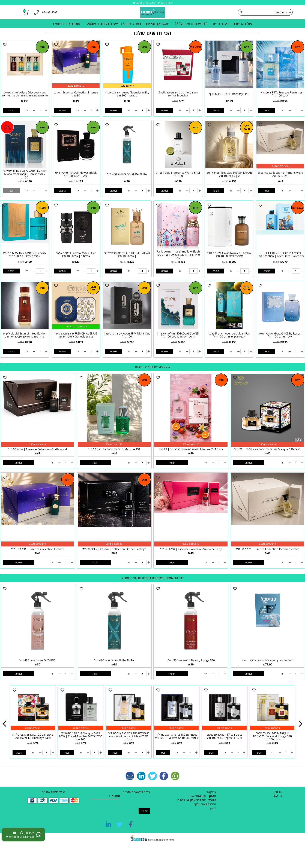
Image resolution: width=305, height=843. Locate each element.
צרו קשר (277, 796)
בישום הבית (221, 23)
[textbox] (185, 800)
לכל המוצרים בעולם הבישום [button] (152, 367)
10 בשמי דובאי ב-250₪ (191, 23)
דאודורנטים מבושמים (67, 23)
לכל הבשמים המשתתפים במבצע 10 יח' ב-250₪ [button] (152, 578)
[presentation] (4, 723)
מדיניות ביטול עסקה (204, 804)
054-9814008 (197, 796)
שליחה (144, 810)
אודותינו (277, 792)
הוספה (267, 110)
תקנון (213, 808)
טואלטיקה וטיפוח (157, 23)
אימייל (114, 796)
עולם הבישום (243, 23)
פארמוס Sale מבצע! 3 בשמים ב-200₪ (114, 23)
